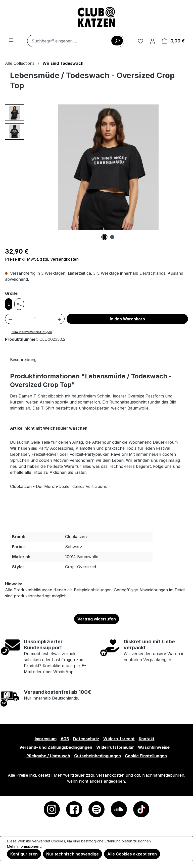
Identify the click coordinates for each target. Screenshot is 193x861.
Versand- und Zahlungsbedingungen (55, 747)
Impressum (46, 738)
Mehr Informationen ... (24, 846)
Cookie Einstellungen (146, 755)
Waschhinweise (154, 747)
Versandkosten (110, 775)
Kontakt (147, 738)
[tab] (23, 359)
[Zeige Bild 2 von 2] (112, 237)
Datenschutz (86, 738)
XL (19, 304)
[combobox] (75, 41)
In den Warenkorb (127, 318)
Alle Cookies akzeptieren (132, 853)
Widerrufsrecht (119, 738)
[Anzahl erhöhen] (59, 319)
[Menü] (11, 40)
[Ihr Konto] (153, 41)
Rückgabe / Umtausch (48, 755)
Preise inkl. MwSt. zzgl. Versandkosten (42, 259)
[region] (96, 172)
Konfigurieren (24, 853)
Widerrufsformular (115, 747)
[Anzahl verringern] (10, 319)
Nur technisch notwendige (72, 853)
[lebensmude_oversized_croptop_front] (108, 167)
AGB (65, 738)
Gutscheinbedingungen (97, 755)
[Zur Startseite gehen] (96, 17)
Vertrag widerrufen (96, 618)
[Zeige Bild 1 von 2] (105, 237)
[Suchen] (117, 40)
